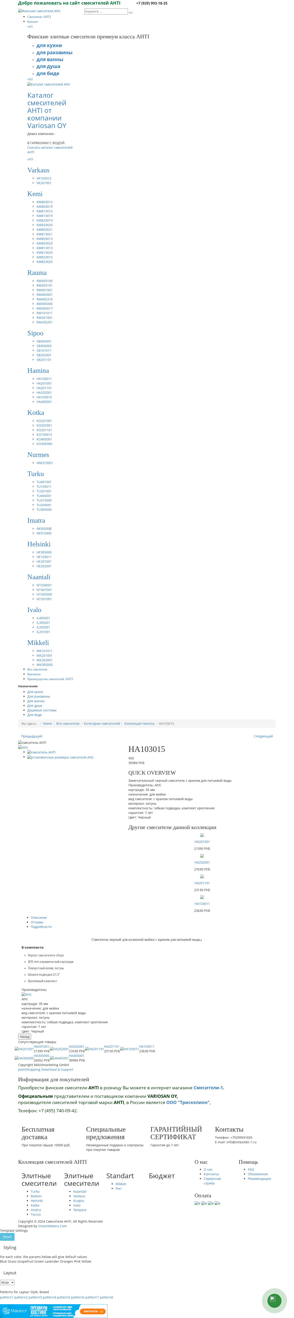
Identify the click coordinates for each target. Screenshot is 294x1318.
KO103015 (44, 434)
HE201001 (44, 561)
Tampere (80, 1210)
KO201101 (44, 430)
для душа (48, 66)
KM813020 (45, 252)
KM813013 (45, 248)
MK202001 (45, 660)
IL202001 (43, 627)
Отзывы (37, 922)
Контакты (211, 1174)
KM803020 (45, 243)
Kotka (35, 412)
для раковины (55, 52)
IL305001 (43, 622)
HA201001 (44, 383)
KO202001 (44, 425)
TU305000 (44, 509)
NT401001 (44, 590)
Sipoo (35, 333)
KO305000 (44, 444)
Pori (119, 1188)
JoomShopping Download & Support (45, 1069)
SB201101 (44, 359)
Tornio (36, 1214)
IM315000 (44, 533)
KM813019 (45, 216)
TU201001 (44, 491)
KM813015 (45, 211)
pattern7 (92, 1297)
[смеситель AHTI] (41, 752)
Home (47, 723)
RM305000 (45, 304)
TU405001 (44, 496)
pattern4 (49, 1297)
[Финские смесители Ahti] (39, 11)
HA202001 (44, 392)
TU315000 (44, 500)
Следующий (263, 736)
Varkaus (38, 170)
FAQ (251, 1169)
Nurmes (38, 454)
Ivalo (34, 609)
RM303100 (45, 281)
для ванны (50, 59)
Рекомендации (259, 1178)
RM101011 (45, 313)
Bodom (36, 1196)
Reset (7, 1237)
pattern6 (78, 1297)
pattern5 (63, 1297)
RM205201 (45, 322)
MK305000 (45, 664)
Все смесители (67, 723)
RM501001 (45, 290)
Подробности (41, 926)
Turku (35, 473)
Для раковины (38, 696)
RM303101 (45, 285)
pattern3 (35, 1297)
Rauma (37, 272)
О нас (208, 1169)
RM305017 (45, 308)
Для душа (34, 705)
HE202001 (44, 566)
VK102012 (44, 178)
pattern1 (6, 1297)
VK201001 (44, 183)
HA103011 (44, 379)
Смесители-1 (208, 1087)
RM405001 (45, 294)
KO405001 (44, 439)
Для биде (34, 715)
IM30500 (43, 528)
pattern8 (106, 1297)
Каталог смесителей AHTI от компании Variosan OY (46, 110)
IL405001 (43, 618)
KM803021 (45, 229)
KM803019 (45, 206)
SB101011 (44, 350)
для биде (48, 73)
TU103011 (44, 486)
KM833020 (45, 225)
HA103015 (44, 397)
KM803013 (45, 239)
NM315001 (45, 463)
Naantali (38, 577)
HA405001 (44, 401)
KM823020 (45, 262)
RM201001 (45, 317)
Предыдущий (31, 736)
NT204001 (44, 585)
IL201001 (43, 632)
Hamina (38, 370)
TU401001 (44, 482)
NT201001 (44, 599)
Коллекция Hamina (139, 723)
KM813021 (45, 234)
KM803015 (45, 202)
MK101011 (45, 651)
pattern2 (21, 1297)
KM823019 (45, 220)
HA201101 (44, 388)
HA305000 (41, 1055)
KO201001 (44, 421)
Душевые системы (42, 710)
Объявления (258, 1174)
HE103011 (44, 557)
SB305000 (44, 346)
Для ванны (36, 701)
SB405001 (44, 341)
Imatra (36, 520)
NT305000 (44, 594)
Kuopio (78, 1200)
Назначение (28, 686)
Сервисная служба (212, 1180)
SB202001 (44, 355)
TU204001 (44, 505)
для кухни (49, 45)
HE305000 (44, 552)
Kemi (34, 193)
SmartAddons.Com (52, 1226)
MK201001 (45, 655)
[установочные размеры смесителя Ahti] (60, 757)
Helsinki (39, 544)
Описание (39, 917)
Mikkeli (38, 642)
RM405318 (45, 299)
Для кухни (35, 692)
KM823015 (45, 257)
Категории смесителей (102, 723)
